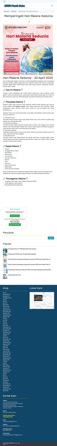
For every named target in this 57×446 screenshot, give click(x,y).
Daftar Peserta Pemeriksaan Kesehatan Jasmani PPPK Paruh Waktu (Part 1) (29, 264)
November (6, 294)
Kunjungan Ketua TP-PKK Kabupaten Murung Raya (22, 249)
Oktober (5, 296)
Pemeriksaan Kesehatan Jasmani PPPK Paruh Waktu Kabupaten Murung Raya (29, 269)
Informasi (13, 11)
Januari (5, 308)
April (4, 303)
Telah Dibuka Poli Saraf (14, 275)
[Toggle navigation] (4, 1)
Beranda (6, 11)
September (6, 298)
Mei (4, 292)
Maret (4, 304)
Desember (5, 310)
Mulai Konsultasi (15, 215)
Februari (5, 306)
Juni (4, 320)
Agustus (5, 317)
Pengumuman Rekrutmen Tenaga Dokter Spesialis (22, 254)
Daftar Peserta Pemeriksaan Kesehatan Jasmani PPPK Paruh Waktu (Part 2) (29, 259)
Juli (4, 299)
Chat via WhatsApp (15, 224)
